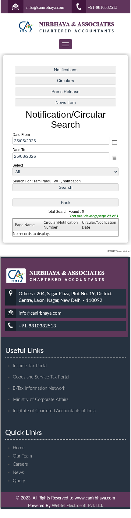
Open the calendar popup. (114, 142)
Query (19, 480)
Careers (20, 464)
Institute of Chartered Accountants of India (54, 411)
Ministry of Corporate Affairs (40, 399)
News (18, 472)
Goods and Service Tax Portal (41, 377)
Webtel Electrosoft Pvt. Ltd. (77, 506)
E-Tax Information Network (39, 388)
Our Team (22, 456)
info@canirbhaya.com (45, 7)
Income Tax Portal (30, 366)
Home (19, 448)
